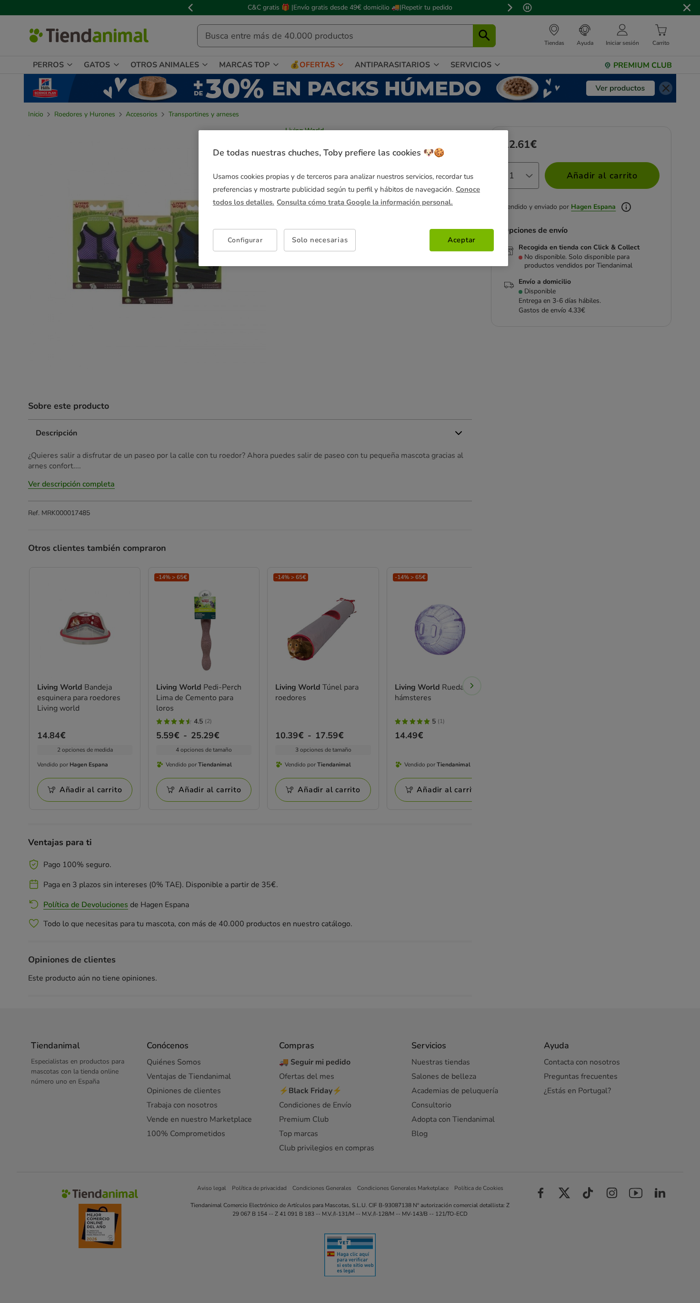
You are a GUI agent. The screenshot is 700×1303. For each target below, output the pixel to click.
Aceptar (462, 240)
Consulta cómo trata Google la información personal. (365, 202)
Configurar (245, 240)
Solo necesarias (320, 240)
